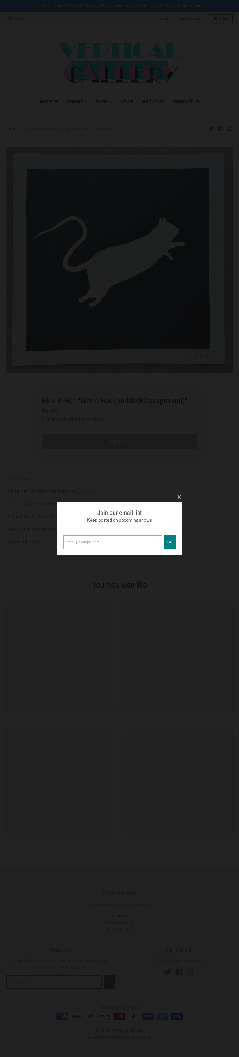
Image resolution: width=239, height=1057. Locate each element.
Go (169, 542)
